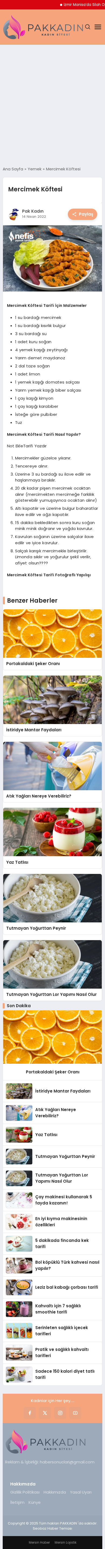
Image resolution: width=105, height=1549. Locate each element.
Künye (35, 1502)
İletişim (17, 1502)
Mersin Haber (39, 1542)
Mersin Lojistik (65, 1542)
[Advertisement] (52, 105)
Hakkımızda (55, 1492)
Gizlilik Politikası (25, 1492)
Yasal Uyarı (81, 1492)
